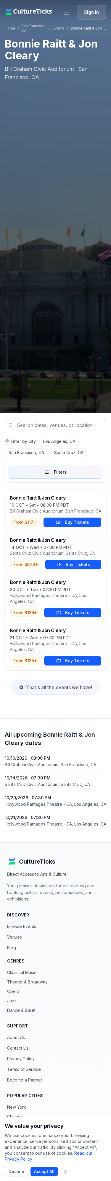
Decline (16, 1171)
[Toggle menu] (66, 12)
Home (10, 28)
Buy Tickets (77, 522)
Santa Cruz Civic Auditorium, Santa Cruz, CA (52, 553)
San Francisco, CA (26, 452)
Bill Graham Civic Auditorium (39, 69)
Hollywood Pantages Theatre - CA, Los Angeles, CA (48, 598)
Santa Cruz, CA (68, 452)
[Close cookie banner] (65, 1171)
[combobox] (55, 425)
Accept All (44, 1171)
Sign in (91, 12)
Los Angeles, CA (59, 441)
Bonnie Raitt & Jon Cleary (38, 498)
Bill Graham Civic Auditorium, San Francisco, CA (55, 510)
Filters (60, 471)
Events (59, 28)
